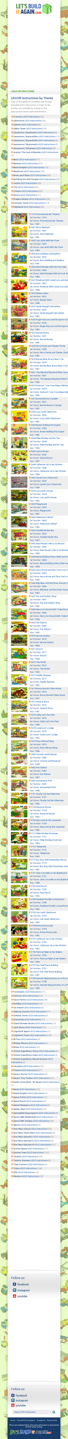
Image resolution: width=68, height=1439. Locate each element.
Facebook (23, 1284)
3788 (44, 902)
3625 (44, 310)
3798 (44, 982)
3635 (44, 402)
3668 (44, 613)
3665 (44, 573)
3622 (44, 283)
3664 (44, 560)
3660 (44, 520)
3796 (44, 955)
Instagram (23, 1290)
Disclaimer (41, 1420)
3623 (44, 296)
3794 (44, 929)
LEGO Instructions (22, 91)
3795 (44, 942)
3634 (44, 389)
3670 (44, 639)
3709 (44, 823)
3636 (44, 415)
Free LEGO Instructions (26, 1420)
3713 (44, 837)
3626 (44, 323)
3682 (44, 771)
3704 (44, 810)
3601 (44, 231)
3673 (44, 679)
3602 (44, 244)
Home (13, 1420)
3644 (44, 441)
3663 (44, 547)
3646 (44, 468)
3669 (44, 626)
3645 (44, 455)
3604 (44, 270)
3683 (44, 784)
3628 (44, 349)
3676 (44, 718)
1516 (44, 217)
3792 (44, 916)
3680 (44, 758)
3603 (44, 257)
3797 (44, 968)
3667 (44, 599)
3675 (44, 705)
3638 (44, 428)
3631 (44, 375)
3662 (44, 534)
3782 (44, 889)
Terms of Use (52, 1420)
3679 (44, 744)
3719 (44, 863)
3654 (44, 494)
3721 (44, 876)
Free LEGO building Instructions (34, 9)
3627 (44, 336)
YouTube (22, 1296)
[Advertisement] (34, 53)
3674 (44, 692)
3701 (44, 797)
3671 (44, 652)
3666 (44, 586)
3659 (44, 507)
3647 (44, 481)
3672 (44, 665)
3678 (44, 731)
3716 (44, 850)
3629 (44, 362)
